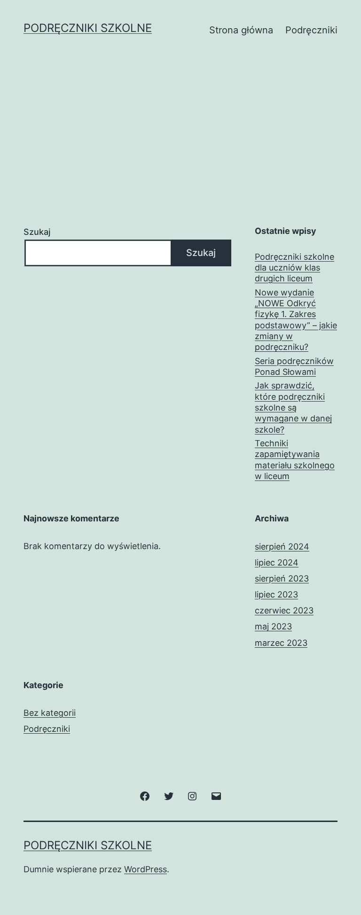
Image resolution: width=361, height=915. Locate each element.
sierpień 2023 (282, 578)
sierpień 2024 (282, 546)
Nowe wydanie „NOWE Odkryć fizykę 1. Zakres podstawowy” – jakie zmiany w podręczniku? (296, 319)
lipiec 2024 (276, 562)
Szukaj (37, 232)
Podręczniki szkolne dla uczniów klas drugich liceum (294, 268)
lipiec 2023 (276, 594)
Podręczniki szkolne (88, 28)
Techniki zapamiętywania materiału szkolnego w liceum (295, 459)
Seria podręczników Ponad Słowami (294, 366)
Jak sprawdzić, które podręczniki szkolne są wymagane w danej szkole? (293, 407)
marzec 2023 (281, 643)
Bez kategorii (50, 713)
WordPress (145, 869)
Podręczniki (311, 30)
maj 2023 (273, 626)
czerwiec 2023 (284, 610)
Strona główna (241, 30)
